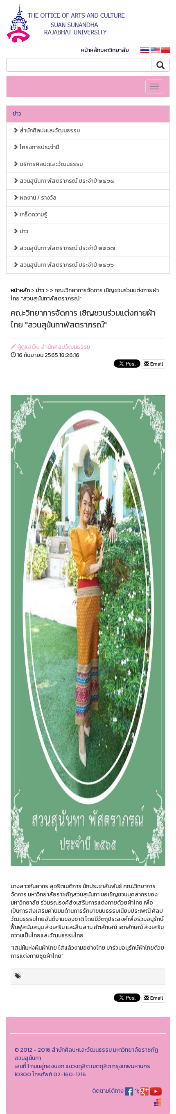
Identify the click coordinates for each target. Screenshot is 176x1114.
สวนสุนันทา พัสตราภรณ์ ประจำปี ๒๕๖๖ (66, 265)
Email (156, 364)
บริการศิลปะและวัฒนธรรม (50, 164)
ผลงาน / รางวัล (37, 197)
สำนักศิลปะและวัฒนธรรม (49, 130)
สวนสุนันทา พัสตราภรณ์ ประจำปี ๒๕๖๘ (66, 181)
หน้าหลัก (20, 290)
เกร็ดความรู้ (32, 214)
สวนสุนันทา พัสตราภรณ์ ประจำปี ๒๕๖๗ (66, 248)
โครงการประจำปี (38, 147)
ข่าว (17, 113)
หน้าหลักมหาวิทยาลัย (105, 50)
